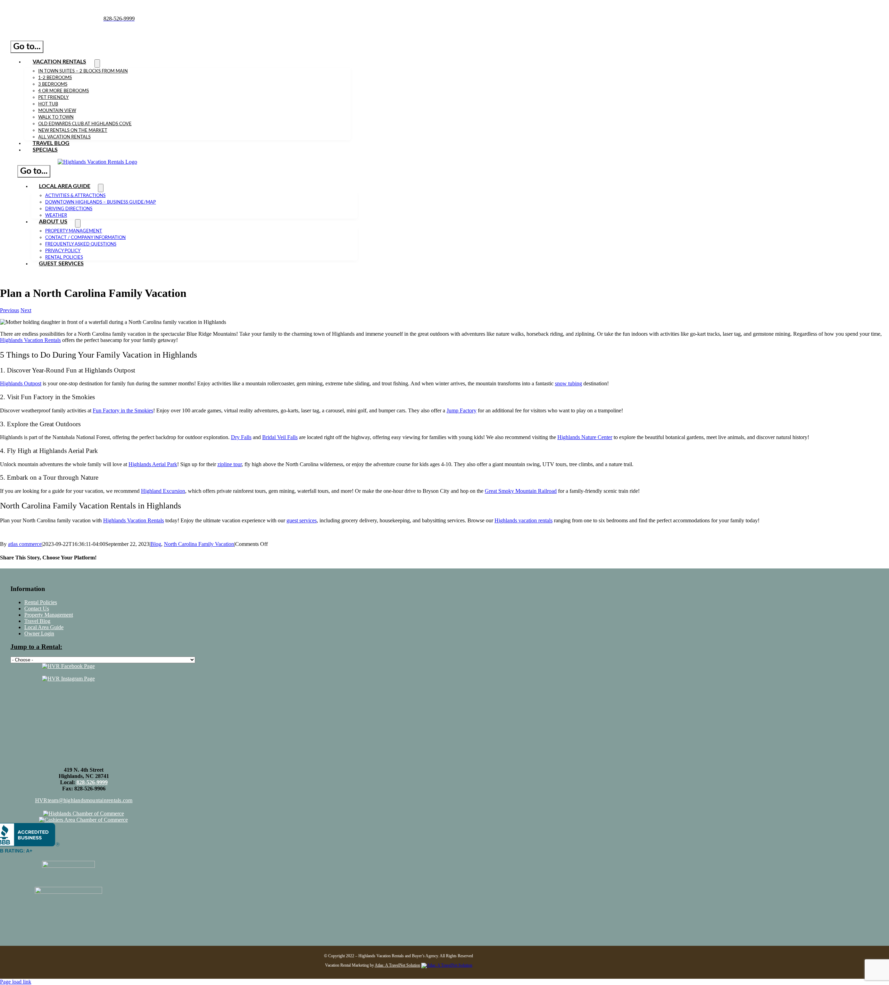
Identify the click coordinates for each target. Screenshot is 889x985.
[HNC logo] (68, 672)
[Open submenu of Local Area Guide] (100, 188)
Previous (9, 310)
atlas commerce (25, 544)
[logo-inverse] (97, 162)
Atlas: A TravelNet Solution (397, 965)
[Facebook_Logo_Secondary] (68, 666)
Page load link (15, 982)
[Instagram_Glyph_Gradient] (68, 679)
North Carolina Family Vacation (199, 544)
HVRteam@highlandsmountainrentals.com (84, 800)
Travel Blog (37, 621)
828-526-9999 (92, 782)
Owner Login (39, 633)
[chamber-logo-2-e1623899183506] (83, 820)
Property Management (48, 615)
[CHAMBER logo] (83, 813)
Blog (155, 544)
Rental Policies (40, 602)
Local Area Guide (44, 627)
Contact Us (36, 608)
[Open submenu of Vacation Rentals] (97, 63)
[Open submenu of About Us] (78, 223)
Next (25, 310)
